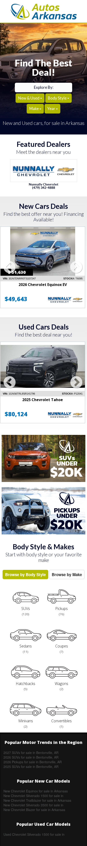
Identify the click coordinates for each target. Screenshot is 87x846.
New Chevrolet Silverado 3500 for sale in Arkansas (33, 805)
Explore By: (43, 87)
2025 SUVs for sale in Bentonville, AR (30, 766)
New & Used (29, 98)
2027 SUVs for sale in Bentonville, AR (30, 752)
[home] (43, 11)
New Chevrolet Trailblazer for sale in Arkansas (37, 800)
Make (34, 108)
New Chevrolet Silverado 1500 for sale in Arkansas (33, 795)
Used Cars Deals (44, 327)
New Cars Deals (43, 206)
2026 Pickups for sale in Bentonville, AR (32, 762)
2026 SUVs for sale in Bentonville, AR (30, 757)
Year (51, 108)
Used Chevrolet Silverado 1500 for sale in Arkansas (33, 834)
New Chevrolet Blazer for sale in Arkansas (34, 809)
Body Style (57, 98)
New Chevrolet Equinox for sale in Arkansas (35, 791)
